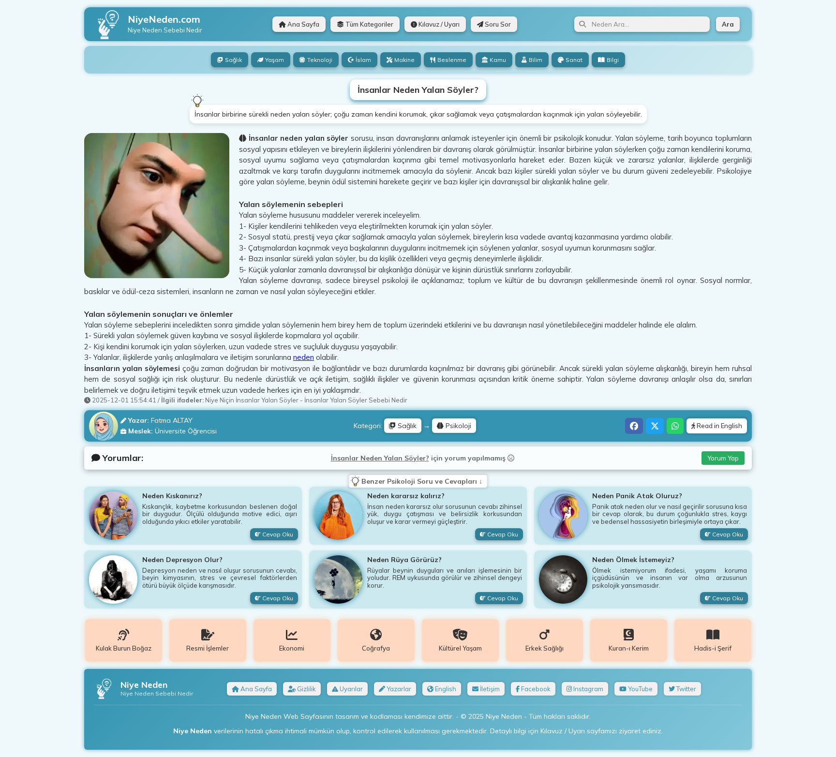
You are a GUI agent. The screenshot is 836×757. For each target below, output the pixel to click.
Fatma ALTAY (172, 420)
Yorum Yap (723, 458)
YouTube (640, 689)
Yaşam (274, 59)
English (444, 689)
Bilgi (613, 59)
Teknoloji (319, 59)
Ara (728, 24)
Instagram (587, 689)
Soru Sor (497, 24)
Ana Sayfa (302, 24)
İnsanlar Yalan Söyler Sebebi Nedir (355, 400)
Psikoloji (457, 425)
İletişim (489, 689)
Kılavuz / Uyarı (438, 24)
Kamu (498, 59)
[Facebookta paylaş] (634, 426)
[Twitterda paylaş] (655, 426)
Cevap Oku (277, 534)
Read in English (718, 426)
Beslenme (451, 59)
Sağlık (233, 59)
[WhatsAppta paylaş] (675, 426)
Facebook (535, 689)
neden (303, 357)
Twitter (685, 689)
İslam (363, 59)
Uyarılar (350, 689)
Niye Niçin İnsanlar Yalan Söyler (252, 400)
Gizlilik (306, 689)
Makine (404, 59)
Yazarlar (398, 689)
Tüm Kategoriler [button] (368, 24)
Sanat (574, 59)
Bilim (535, 59)
